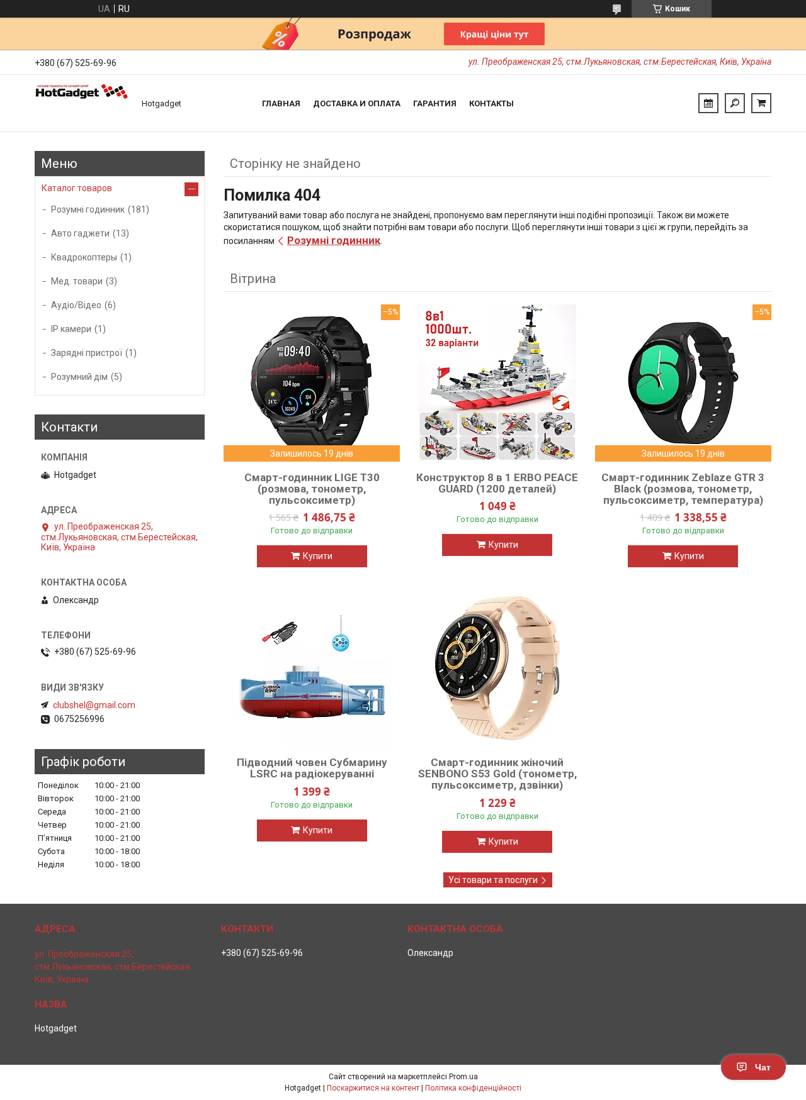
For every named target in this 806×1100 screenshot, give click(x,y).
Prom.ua (463, 1076)
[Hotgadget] (82, 103)
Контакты (491, 103)
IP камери (71, 329)
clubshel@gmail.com (94, 705)
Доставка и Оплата (356, 103)
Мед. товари (77, 281)
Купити (317, 556)
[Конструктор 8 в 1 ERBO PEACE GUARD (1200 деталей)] (497, 383)
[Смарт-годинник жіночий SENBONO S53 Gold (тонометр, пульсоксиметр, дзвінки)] (497, 668)
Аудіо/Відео (76, 305)
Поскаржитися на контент (373, 1088)
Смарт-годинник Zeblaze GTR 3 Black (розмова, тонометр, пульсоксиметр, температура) (682, 489)
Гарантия (435, 103)
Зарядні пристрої (86, 353)
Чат (763, 1067)
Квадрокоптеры (84, 257)
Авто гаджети (80, 233)
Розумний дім (79, 377)
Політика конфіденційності (473, 1088)
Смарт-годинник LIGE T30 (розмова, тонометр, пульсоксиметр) (312, 489)
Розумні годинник (333, 240)
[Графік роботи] (708, 103)
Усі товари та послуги (493, 880)
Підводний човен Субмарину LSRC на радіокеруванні (312, 768)
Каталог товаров (77, 188)
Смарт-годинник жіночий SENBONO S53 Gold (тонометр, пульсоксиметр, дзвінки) (497, 774)
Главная (281, 103)
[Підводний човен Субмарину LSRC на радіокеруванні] (312, 668)
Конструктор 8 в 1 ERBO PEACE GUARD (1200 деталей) (497, 483)
